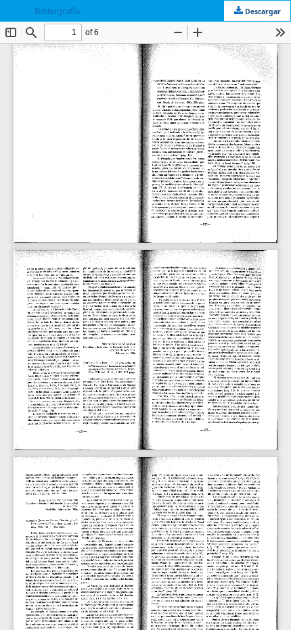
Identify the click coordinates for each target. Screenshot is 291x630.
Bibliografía (57, 11)
